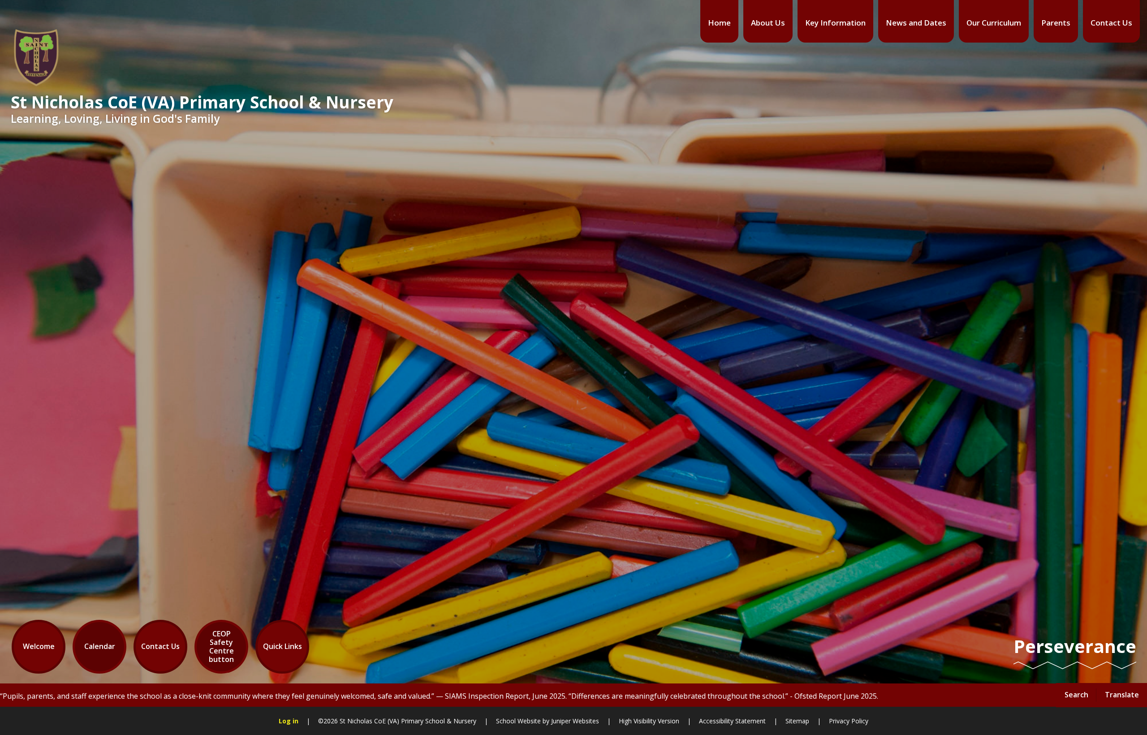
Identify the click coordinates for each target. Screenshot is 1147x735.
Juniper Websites (575, 721)
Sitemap (797, 721)
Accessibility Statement (732, 721)
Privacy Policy (848, 721)
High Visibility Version (649, 721)
